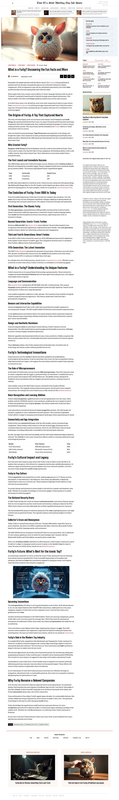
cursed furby (100, 64)
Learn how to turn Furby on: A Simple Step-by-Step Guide (104, 86)
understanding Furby (64, 188)
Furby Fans (85, 83)
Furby (52, 83)
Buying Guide (89, 24)
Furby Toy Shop (97, 224)
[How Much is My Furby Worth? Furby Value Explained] (97, 105)
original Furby (16, 285)
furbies (87, 31)
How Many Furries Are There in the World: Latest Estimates (29, 11)
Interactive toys (31, 724)
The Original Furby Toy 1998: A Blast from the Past (97, 45)
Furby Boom (69, 633)
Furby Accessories (90, 43)
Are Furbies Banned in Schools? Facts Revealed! (95, 135)
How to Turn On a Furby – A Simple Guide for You (88, 86)
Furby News (21, 65)
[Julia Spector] (9, 76)
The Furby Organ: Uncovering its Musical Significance (104, 73)
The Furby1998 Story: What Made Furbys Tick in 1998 (104, 79)
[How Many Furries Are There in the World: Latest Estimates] (13, 12)
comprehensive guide (54, 260)
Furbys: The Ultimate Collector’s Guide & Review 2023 (104, 66)
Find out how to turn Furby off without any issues (86, 783)
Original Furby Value (88, 209)
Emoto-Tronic (33, 225)
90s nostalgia (19, 724)
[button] (12, 3)
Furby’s (57, 126)
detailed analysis (65, 390)
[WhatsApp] (72, 76)
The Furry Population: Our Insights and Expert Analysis (88, 73)
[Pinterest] (69, 76)
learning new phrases (20, 105)
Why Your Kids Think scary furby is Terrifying (60, 11)
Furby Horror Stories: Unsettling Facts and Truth (32, 783)
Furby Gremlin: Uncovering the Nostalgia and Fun (94, 11)
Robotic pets (43, 724)
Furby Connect (20, 251)
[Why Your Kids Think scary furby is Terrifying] (46, 12)
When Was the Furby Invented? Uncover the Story (96, 141)
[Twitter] (65, 76)
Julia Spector (15, 76)
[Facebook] (61, 76)
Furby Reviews (31, 65)
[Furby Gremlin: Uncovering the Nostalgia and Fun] (79, 12)
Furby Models (12, 65)
